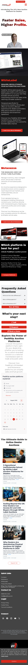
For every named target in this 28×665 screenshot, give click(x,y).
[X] (19, 618)
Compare (3, 577)
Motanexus (4, 579)
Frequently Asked (6, 583)
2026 (16, 400)
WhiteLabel (4, 581)
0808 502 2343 (5, 594)
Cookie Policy (5, 605)
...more (17, 479)
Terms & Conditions (6, 607)
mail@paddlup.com (6, 596)
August (12, 400)
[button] (25, 4)
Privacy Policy (5, 602)
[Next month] (21, 400)
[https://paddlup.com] (14, 645)
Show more (8, 395)
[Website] (3, 618)
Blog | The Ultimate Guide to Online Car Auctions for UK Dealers (12, 586)
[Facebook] (7, 618)
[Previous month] (6, 400)
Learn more (4, 656)
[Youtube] (15, 618)
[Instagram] (11, 618)
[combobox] (14, 429)
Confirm (14, 661)
